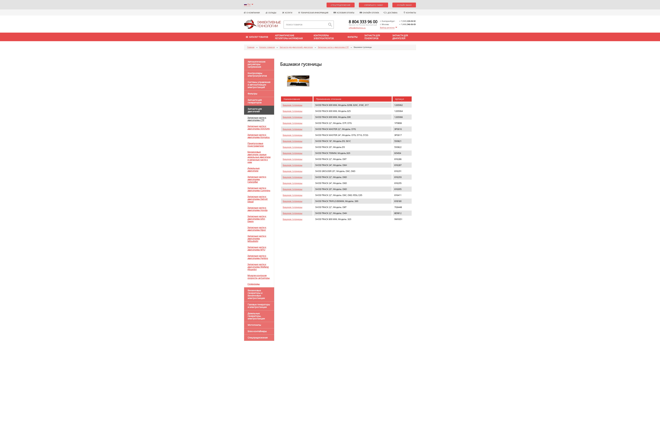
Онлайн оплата (371, 12)
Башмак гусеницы (292, 105)
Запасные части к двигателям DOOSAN (259, 127)
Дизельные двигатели (254, 169)
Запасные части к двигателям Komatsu (259, 136)
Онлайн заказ (404, 5)
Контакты (411, 12)
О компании (253, 12)
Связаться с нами (373, 5)
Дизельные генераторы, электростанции (256, 316)
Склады (272, 12)
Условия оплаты (345, 12)
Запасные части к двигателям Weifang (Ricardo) (258, 267)
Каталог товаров (267, 47)
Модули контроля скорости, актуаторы (259, 277)
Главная (250, 47)
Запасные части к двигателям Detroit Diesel (258, 199)
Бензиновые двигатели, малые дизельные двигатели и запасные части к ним (259, 157)
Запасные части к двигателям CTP (333, 47)
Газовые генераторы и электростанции (259, 306)
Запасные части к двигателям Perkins (258, 257)
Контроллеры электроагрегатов (324, 37)
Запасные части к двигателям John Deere (257, 219)
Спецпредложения (340, 5)
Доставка (392, 12)
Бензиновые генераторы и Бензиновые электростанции (256, 294)
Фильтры (353, 37)
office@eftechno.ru (357, 27)
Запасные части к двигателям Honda (257, 209)
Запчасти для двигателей (400, 37)
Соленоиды (254, 284)
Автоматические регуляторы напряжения (289, 37)
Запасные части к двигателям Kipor (257, 228)
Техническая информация (314, 12)
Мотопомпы (254, 324)
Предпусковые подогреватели (256, 144)
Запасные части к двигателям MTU (257, 248)
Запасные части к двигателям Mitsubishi (257, 238)
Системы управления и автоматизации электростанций (259, 84)
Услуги (288, 12)
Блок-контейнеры (257, 331)
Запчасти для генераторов (372, 37)
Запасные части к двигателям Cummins (259, 189)
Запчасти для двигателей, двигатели (296, 47)
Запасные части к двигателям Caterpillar (257, 179)
